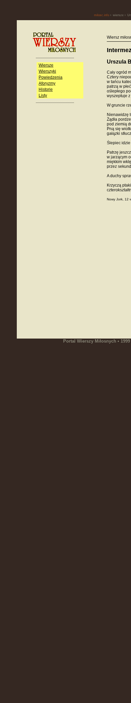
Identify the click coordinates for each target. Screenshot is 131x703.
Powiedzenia (50, 77)
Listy (43, 95)
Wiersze (46, 65)
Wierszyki (47, 71)
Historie (46, 89)
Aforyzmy (47, 83)
